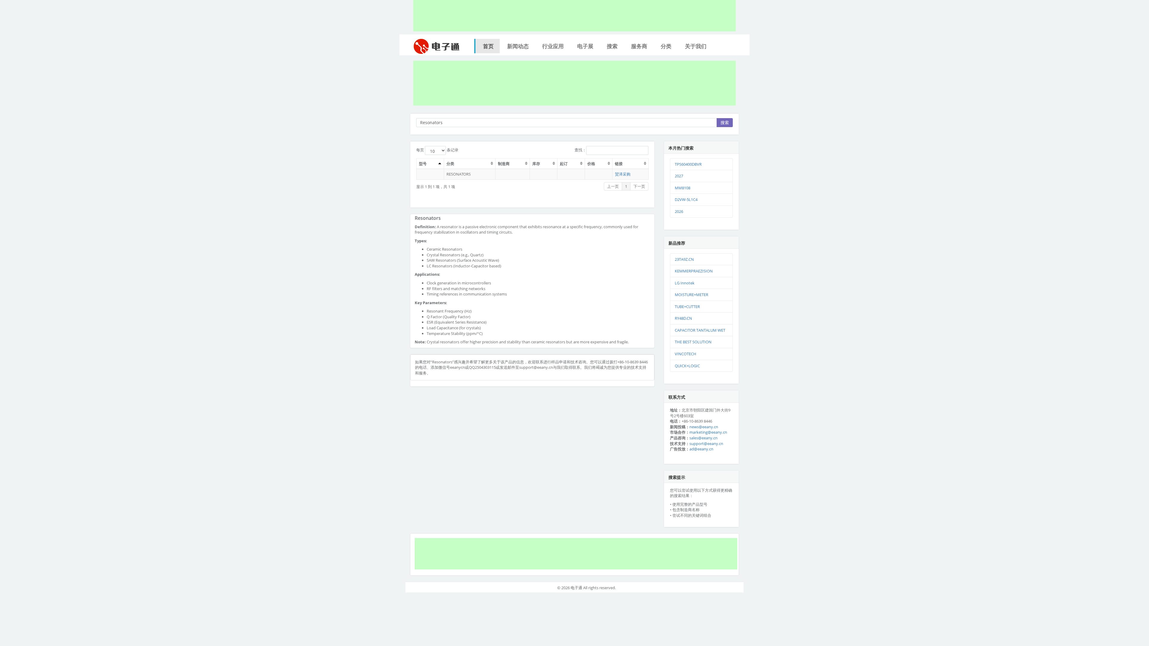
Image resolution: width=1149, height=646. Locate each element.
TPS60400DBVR (688, 164)
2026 (679, 211)
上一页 (613, 186)
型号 (423, 163)
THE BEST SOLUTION (693, 342)
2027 (679, 176)
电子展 (585, 46)
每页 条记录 (437, 150)
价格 (591, 163)
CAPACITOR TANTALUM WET (700, 330)
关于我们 (695, 46)
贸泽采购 (622, 174)
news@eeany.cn (703, 426)
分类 (666, 46)
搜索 (612, 46)
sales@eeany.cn (703, 438)
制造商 (504, 163)
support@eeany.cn (706, 443)
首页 (488, 46)
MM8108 (682, 188)
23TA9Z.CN (684, 259)
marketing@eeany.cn (708, 432)
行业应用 (553, 46)
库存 (536, 163)
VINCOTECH (685, 353)
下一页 (639, 186)
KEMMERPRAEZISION (694, 271)
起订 (564, 163)
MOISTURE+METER (691, 294)
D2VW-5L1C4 (686, 199)
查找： (580, 150)
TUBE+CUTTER (687, 306)
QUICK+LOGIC (687, 365)
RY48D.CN (683, 318)
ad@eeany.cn (701, 449)
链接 (619, 163)
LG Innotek (684, 283)
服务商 (639, 46)
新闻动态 (518, 46)
